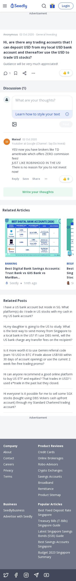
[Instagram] (26, 575)
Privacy (8, 470)
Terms (7, 476)
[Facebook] (16, 575)
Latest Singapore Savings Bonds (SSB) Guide (55, 533)
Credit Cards (46, 452)
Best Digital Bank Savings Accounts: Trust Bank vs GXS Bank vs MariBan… (32, 272)
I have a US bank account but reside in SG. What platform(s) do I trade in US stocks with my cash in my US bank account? (37, 311)
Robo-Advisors (48, 464)
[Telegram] (36, 575)
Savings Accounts (50, 476)
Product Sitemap (49, 495)
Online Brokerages (50, 458)
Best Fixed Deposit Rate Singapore (54, 512)
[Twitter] (5, 575)
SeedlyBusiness (13, 510)
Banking (11, 263)
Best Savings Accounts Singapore (53, 544)
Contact (8, 458)
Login (66, 6)
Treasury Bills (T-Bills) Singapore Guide (53, 523)
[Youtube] (46, 575)
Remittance (46, 489)
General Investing (46, 34)
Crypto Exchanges (50, 470)
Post (66, 124)
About (7, 452)
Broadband (45, 483)
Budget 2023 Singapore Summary (54, 554)
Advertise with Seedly (17, 516)
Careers (8, 464)
